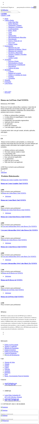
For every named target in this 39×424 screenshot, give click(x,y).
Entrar (32, 7)
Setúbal (7, 366)
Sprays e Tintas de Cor (15, 41)
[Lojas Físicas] (4, 410)
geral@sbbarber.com (11, 383)
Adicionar (4, 172)
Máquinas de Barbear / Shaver (17, 49)
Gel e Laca (11, 42)
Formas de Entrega (10, 350)
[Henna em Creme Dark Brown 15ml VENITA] (15, 210)
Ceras (10, 32)
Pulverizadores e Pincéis (15, 63)
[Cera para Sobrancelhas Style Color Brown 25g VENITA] (19, 226)
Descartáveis (12, 66)
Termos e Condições (11, 346)
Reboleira (7, 372)
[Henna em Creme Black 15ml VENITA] (13, 193)
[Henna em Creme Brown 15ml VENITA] (14, 240)
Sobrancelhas (12, 35)
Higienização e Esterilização (16, 64)
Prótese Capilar (12, 44)
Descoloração (12, 39)
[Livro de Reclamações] (12, 355)
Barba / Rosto (12, 30)
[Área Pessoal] (3, 7)
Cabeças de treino (13, 68)
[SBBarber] (4, 10)
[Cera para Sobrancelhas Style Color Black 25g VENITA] (18, 256)
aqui (15, 7)
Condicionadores (13, 29)
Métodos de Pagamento (12, 348)
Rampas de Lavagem (14, 73)
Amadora (7, 371)
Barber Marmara (13, 24)
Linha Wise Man (13, 22)
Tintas (10, 34)
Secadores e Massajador (15, 53)
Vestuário (7, 80)
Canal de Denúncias (11, 353)
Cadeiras (11, 71)
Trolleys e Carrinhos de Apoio (17, 75)
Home (6, 18)
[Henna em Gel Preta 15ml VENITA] (12, 290)
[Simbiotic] (4, 407)
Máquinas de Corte (14, 47)
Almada (7, 364)
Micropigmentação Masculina (17, 37)
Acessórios (8, 59)
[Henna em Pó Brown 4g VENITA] (12, 273)
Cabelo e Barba (9, 20)
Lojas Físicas (8, 83)
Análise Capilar (13, 58)
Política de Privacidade (11, 344)
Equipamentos (9, 46)
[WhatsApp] (5, 420)
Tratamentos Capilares (15, 25)
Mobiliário (8, 70)
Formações (8, 81)
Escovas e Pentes (13, 61)
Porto (6, 374)
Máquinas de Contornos (15, 51)
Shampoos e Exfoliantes (15, 27)
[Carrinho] (4, 7)
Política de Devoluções (11, 351)
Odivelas (7, 369)
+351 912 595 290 (10, 384)
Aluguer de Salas (10, 362)
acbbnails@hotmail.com (12, 399)
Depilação (11, 56)
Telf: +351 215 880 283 (12, 400)
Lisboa (7, 367)
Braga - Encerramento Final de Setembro (17, 376)
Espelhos (11, 76)
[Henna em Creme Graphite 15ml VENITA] (14, 180)
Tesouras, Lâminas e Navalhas (17, 54)
